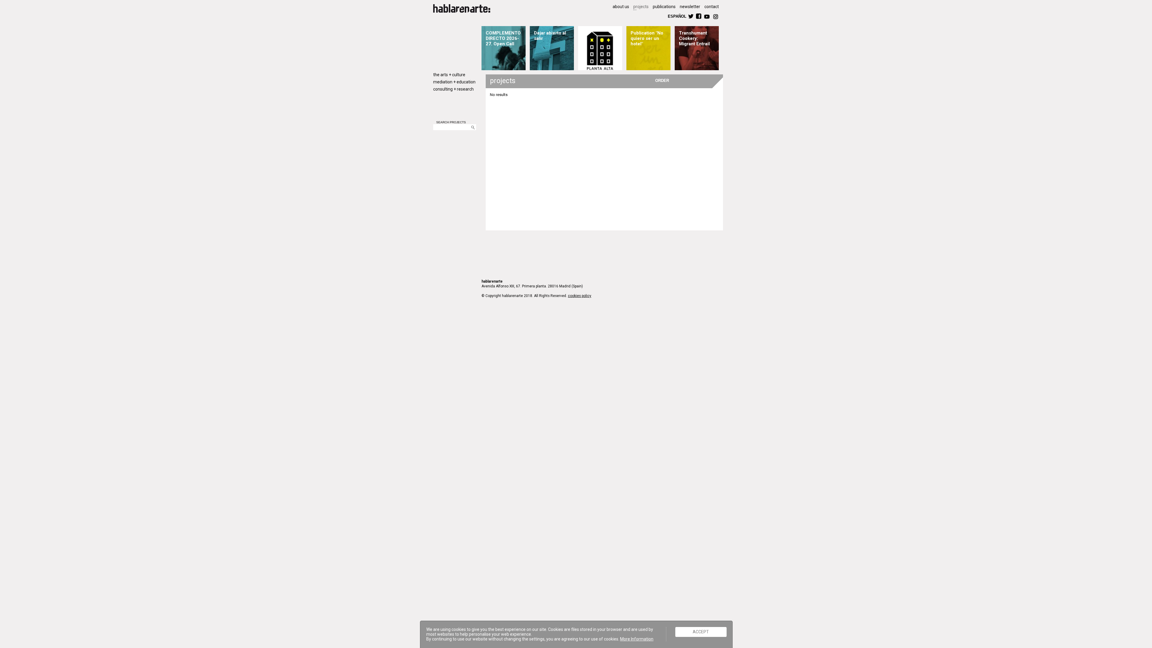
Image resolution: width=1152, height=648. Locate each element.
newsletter (690, 6)
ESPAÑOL (677, 16)
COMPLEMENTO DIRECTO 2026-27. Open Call (503, 38)
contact (711, 6)
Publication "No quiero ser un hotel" (647, 38)
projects (641, 6)
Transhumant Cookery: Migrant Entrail (694, 38)
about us (621, 6)
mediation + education (454, 82)
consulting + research (453, 89)
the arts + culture (449, 74)
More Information (636, 639)
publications (664, 6)
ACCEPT (701, 631)
